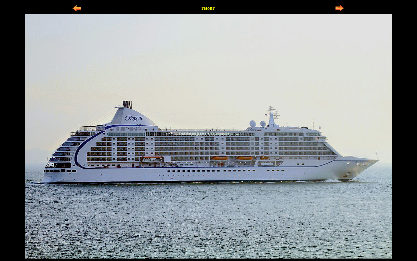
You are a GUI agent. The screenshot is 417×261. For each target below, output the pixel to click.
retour (208, 8)
